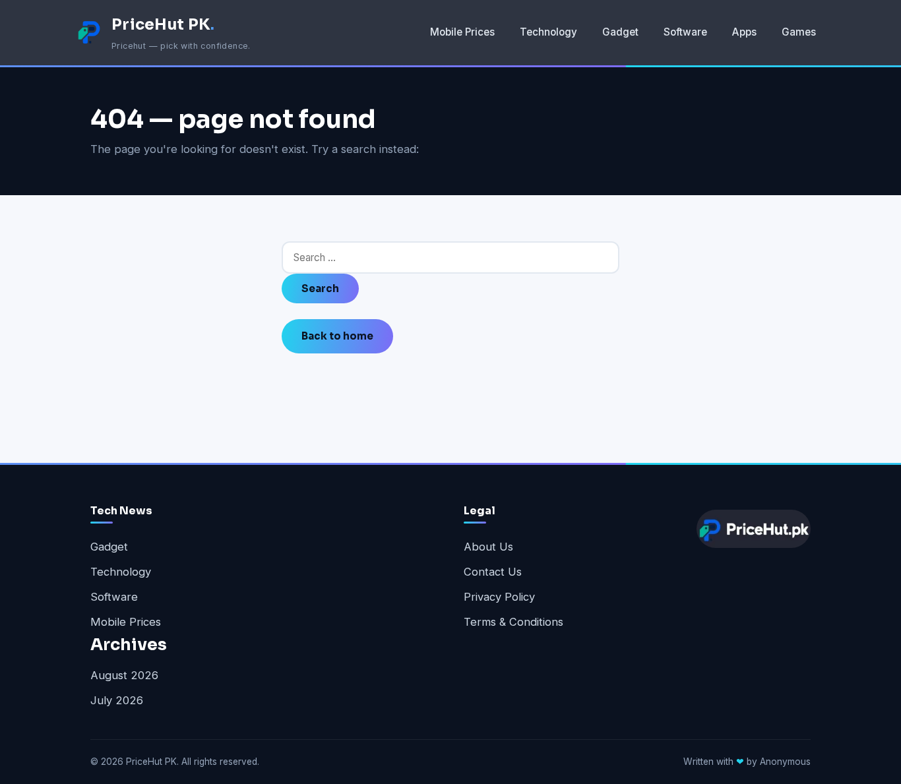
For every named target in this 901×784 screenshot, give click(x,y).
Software (685, 32)
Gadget (620, 32)
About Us (488, 546)
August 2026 (124, 675)
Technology (548, 32)
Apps (744, 32)
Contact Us (493, 571)
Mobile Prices (462, 32)
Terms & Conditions (513, 621)
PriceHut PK (163, 24)
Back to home (337, 336)
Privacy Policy (499, 596)
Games (799, 32)
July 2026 (116, 700)
